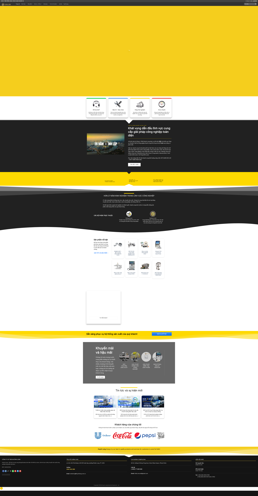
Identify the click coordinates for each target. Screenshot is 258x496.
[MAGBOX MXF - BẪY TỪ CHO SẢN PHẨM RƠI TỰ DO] (118, 245)
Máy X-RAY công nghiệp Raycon (118, 273)
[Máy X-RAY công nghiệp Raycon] (118, 266)
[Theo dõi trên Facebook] (3, 471)
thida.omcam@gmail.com (141, 473)
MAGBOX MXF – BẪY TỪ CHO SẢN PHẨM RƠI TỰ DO (118, 253)
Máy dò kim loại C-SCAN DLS (144, 273)
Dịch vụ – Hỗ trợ (37, 4)
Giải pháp (45, 4)
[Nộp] (255, 4)
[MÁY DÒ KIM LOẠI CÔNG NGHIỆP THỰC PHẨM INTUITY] (131, 245)
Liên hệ (60, 4)
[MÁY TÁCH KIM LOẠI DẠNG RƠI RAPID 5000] (158, 266)
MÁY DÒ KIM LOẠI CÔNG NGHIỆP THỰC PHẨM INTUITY (131, 253)
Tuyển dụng (65, 4)
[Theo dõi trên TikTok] (248, 1)
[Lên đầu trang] (1, 488)
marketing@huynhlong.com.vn (78, 473)
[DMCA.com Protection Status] (6, 474)
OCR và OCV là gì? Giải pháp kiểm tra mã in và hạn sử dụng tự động (153, 411)
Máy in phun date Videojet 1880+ (131, 273)
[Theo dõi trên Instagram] (247, 1)
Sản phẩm (30, 4)
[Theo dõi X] (249, 1)
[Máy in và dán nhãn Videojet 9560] (145, 245)
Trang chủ (18, 4)
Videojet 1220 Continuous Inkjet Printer (158, 252)
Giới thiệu (23, 4)
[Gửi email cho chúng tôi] (251, 1)
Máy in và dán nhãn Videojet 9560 (145, 252)
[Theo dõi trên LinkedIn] (18, 471)
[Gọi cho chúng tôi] (252, 1)
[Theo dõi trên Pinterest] (253, 1)
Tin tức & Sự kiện (53, 4)
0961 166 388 (71, 469)
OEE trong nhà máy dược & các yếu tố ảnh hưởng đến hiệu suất (129, 411)
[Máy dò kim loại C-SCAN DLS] (145, 266)
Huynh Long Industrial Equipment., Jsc (110, 485)
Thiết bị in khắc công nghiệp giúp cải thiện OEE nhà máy (105, 411)
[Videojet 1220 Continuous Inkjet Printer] (158, 245)
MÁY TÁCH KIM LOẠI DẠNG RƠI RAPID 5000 (158, 274)
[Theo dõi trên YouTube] (256, 1)
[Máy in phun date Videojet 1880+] (131, 266)
